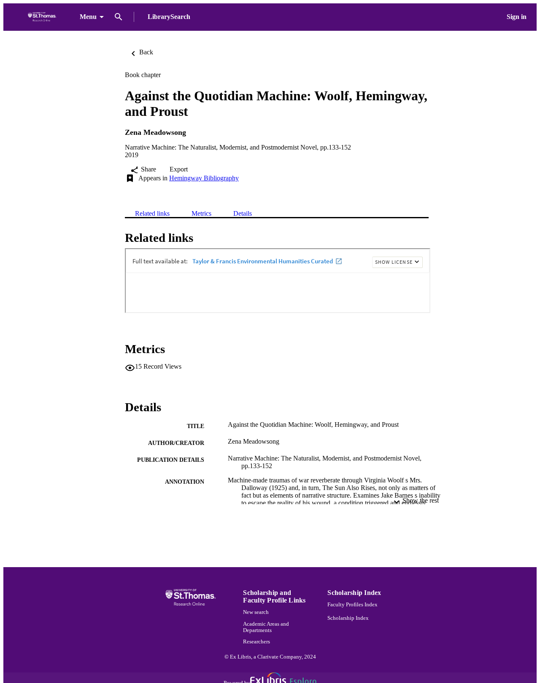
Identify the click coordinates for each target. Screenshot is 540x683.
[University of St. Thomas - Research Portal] (43, 17)
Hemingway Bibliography (204, 178)
